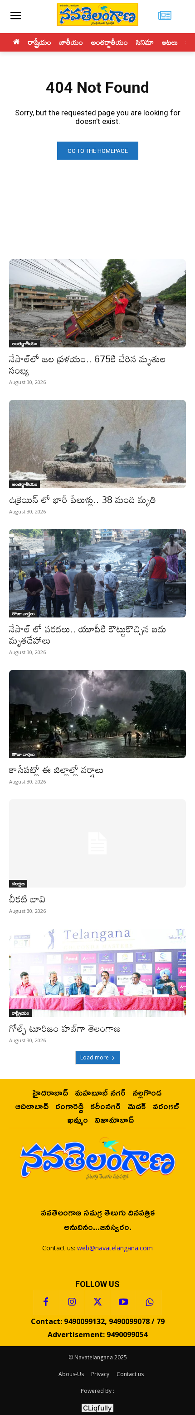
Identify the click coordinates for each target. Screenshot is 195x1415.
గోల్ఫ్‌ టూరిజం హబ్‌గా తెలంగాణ (65, 1028)
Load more (94, 1057)
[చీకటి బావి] (97, 843)
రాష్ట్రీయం (20, 1013)
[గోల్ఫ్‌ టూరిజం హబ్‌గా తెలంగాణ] (97, 973)
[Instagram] (71, 1302)
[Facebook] (45, 1302)
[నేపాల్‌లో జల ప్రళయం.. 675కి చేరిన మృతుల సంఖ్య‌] (97, 303)
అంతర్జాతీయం (24, 343)
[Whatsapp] (149, 1302)
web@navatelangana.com (115, 1248)
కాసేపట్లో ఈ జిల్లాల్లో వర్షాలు (56, 769)
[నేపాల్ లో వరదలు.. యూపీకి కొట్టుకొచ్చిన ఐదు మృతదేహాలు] (97, 573)
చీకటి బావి (27, 898)
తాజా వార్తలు (23, 613)
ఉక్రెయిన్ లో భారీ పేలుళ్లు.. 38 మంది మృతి (82, 499)
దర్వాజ (18, 883)
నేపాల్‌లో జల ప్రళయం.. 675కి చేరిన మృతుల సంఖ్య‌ (87, 364)
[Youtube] (123, 1302)
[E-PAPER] (165, 16)
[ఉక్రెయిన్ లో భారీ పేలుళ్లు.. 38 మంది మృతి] (97, 444)
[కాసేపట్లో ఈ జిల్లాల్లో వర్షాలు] (97, 714)
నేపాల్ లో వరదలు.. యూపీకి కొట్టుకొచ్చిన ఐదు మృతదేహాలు (87, 634)
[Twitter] (97, 1302)
